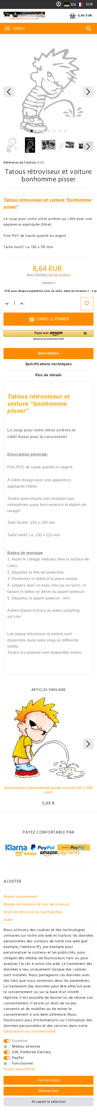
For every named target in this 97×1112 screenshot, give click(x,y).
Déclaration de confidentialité (30, 1032)
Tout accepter (48, 1080)
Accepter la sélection (49, 1102)
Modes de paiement (21, 897)
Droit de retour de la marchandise (33, 912)
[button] (48, 335)
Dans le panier (52, 319)
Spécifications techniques (48, 364)
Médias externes (26, 1046)
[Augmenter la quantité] (22, 303)
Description (48, 353)
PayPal (18, 1058)
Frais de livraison (58, 274)
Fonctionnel (22, 1063)
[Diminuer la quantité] (7, 303)
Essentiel (20, 1041)
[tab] (48, 353)
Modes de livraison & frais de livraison (37, 904)
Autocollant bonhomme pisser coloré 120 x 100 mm (48, 791)
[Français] (79, 4)
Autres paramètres (19, 1069)
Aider (8, 920)
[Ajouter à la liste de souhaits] (86, 303)
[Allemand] (66, 4)
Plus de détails (48, 375)
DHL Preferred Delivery (31, 1052)
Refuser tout (49, 1091)
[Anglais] (73, 4)
